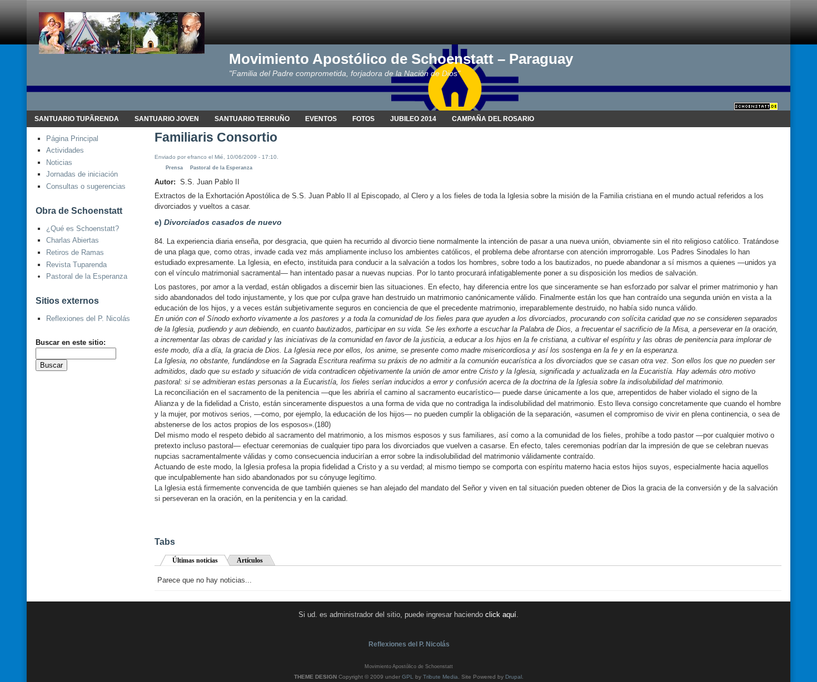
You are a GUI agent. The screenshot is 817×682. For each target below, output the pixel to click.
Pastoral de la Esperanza (86, 276)
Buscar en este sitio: (71, 342)
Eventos (321, 119)
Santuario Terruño (252, 119)
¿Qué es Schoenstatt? (82, 228)
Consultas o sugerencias (86, 186)
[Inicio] (122, 32)
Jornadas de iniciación (82, 174)
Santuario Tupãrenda (76, 119)
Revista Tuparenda (76, 264)
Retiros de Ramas (75, 252)
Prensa (174, 167)
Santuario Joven (166, 119)
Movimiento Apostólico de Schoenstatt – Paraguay (401, 59)
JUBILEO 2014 (413, 119)
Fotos (363, 119)
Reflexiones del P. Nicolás (88, 318)
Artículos (250, 560)
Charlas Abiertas (72, 240)
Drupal (513, 677)
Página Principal (72, 138)
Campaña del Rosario (493, 119)
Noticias (59, 162)
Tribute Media (440, 677)
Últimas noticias (195, 560)
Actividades (65, 150)
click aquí (500, 614)
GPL (408, 677)
